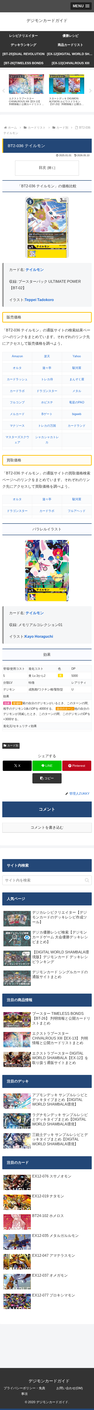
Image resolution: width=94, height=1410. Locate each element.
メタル (76, 391)
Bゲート (47, 414)
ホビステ (47, 402)
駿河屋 (76, 368)
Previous (3, 91)
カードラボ (17, 391)
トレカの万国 (47, 425)
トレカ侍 (47, 379)
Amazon (17, 356)
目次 (42, 167)
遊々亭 (46, 368)
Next (90, 91)
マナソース (17, 425)
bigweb (76, 414)
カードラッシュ (17, 379)
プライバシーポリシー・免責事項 (24, 1391)
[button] (46, 778)
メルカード (17, 414)
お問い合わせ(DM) (69, 1388)
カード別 (12, 745)
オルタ (17, 368)
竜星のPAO (76, 402)
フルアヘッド (77, 511)
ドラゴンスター (47, 391)
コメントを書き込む (47, 827)
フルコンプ (17, 402)
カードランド (77, 425)
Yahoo (77, 356)
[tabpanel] (26, 90)
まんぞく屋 (76, 379)
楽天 (47, 356)
